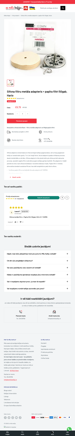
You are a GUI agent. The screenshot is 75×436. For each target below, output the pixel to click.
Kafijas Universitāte (10, 393)
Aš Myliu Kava (14, 370)
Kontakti (43, 343)
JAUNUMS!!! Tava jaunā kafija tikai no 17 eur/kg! (37, 2)
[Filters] (62, 197)
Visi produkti (15, 15)
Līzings (6, 396)
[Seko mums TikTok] (20, 417)
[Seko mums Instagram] (12, 417)
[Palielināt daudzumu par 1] (28, 114)
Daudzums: (10, 114)
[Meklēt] (62, 8)
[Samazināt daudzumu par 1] (17, 114)
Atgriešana (44, 355)
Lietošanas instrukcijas (11, 402)
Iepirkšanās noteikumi (48, 349)
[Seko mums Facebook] (5, 417)
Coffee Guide (45, 358)
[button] (11, 98)
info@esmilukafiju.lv (10, 380)
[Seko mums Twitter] (9, 417)
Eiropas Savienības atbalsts (12, 405)
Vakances (7, 399)
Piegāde (43, 346)
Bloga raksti (8, 390)
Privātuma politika (47, 352)
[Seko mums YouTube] (16, 417)
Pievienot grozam (21, 121)
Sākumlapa (7, 15)
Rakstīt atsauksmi (43, 198)
